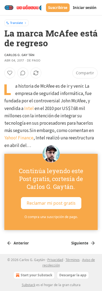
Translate (16, 23)
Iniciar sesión (85, 7)
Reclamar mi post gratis (51, 203)
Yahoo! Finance (18, 138)
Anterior (21, 243)
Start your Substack (36, 275)
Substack (28, 285)
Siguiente (79, 243)
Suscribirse (57, 7)
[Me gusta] (9, 73)
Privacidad (55, 260)
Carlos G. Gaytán (19, 55)
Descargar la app (72, 275)
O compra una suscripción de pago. (51, 217)
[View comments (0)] (22, 73)
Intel (29, 108)
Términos (73, 260)
